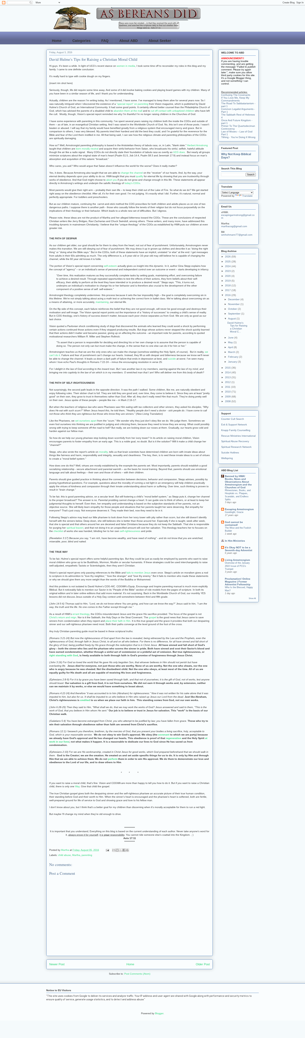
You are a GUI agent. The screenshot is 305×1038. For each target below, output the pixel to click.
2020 (228, 276)
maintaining (102, 302)
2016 (228, 295)
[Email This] (114, 850)
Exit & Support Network (234, 424)
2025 (228, 261)
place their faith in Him (118, 620)
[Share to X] (120, 850)
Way (77, 786)
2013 (228, 377)
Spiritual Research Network (236, 446)
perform (113, 759)
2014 (228, 372)
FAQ (105, 41)
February (233, 356)
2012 (228, 382)
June (231, 337)
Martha (76, 855)
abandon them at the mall (128, 110)
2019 (228, 280)
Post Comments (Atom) (137, 973)
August (232, 318)
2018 (228, 285)
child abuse (64, 855)
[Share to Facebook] (124, 850)
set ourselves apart (86, 420)
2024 (228, 266)
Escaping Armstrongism (239, 509)
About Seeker (159, 41)
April (231, 347)
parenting (87, 855)
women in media (126, 65)
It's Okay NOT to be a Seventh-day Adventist (238, 549)
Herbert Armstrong (197, 145)
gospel (153, 617)
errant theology (81, 614)
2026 (228, 256)
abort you (111, 179)
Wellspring (227, 458)
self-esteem (110, 265)
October (233, 308)
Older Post (203, 964)
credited (85, 700)
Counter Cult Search (232, 418)
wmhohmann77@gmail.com (236, 234)
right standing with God (63, 655)
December (234, 299)
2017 (228, 290)
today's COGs (132, 183)
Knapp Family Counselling (235, 430)
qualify (140, 176)
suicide (172, 358)
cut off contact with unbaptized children (172, 110)
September (234, 313)
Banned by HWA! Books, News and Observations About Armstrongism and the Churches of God (238, 482)
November (234, 304)
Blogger (159, 1013)
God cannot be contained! (234, 523)
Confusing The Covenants (235, 94)
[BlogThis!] (117, 850)
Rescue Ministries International (238, 435)
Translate (247, 195)
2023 (228, 271)
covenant (164, 734)
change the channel (132, 172)
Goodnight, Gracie (234, 512)
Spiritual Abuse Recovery (235, 441)
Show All (252, 598)
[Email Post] (107, 850)
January (233, 361)
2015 (228, 367)
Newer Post (57, 964)
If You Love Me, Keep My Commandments (235, 99)
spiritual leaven (75, 527)
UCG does (179, 152)
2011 (228, 386)
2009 (228, 396)
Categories (81, 41)
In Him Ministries (235, 540)
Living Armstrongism (237, 560)
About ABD (128, 41)
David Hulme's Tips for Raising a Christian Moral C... (237, 327)
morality (103, 451)
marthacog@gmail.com (234, 226)
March (232, 352)
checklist (58, 531)
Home (57, 41)
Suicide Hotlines (230, 452)
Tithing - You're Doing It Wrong (238, 137)
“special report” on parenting (132, 103)
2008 (228, 401)
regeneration (174, 738)
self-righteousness (130, 531)
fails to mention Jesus (138, 572)
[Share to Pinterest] (127, 850)
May (231, 342)
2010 (228, 391)
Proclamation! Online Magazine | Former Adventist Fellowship (237, 581)
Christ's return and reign (62, 617)
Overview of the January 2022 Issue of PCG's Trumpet (237, 566)
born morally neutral (87, 148)
